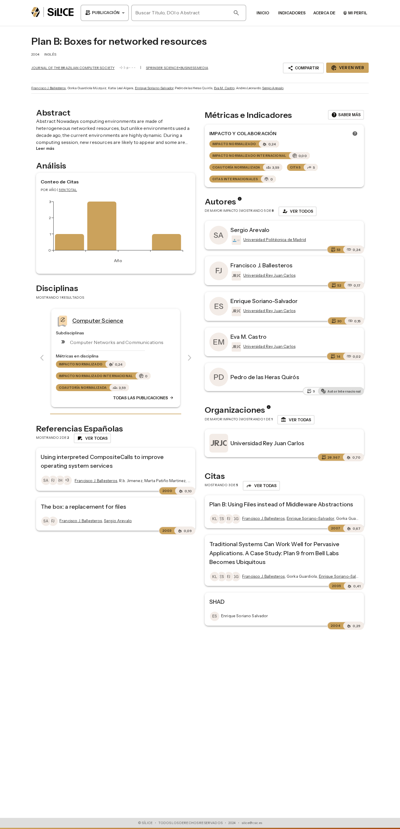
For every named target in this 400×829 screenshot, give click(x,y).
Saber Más (346, 114)
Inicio (263, 13)
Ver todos (297, 211)
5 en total (68, 190)
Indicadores (292, 13)
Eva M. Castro (224, 88)
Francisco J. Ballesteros (48, 88)
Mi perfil (355, 12)
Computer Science (97, 320)
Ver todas (296, 419)
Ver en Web (347, 67)
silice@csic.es (252, 823)
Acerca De (324, 13)
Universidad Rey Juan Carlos (267, 443)
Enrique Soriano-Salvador (154, 88)
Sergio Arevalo (272, 88)
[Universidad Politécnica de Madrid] (235, 240)
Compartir (303, 68)
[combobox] (105, 13)
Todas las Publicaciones (143, 398)
